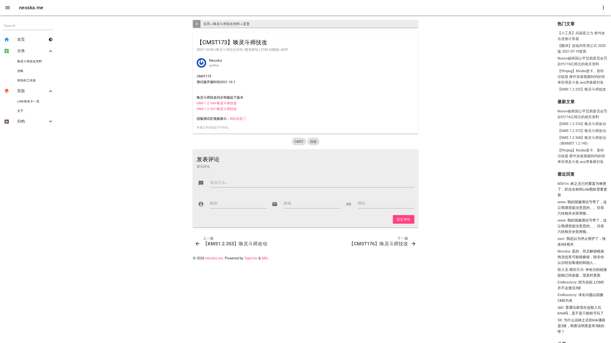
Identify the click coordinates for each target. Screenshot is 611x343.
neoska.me (31, 7)
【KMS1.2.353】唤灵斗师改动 (235, 244)
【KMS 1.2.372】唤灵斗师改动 (582, 131)
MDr (265, 258)
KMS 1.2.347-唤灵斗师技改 (217, 109)
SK (560, 320)
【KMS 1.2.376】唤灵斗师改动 (582, 124)
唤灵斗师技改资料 (226, 24)
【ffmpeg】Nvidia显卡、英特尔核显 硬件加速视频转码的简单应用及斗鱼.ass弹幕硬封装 (581, 77)
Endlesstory (567, 282)
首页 (206, 24)
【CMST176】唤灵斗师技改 (378, 244)
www (561, 202)
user (561, 239)
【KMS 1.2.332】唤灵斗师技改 (582, 89)
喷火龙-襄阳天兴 (571, 269)
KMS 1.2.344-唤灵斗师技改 (217, 103)
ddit (561, 307)
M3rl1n (563, 184)
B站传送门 (238, 119)
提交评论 (404, 219)
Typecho (251, 258)
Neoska (564, 251)
